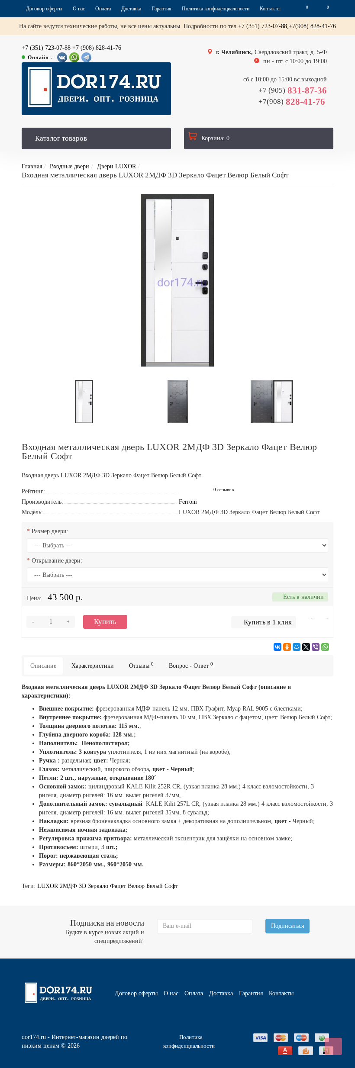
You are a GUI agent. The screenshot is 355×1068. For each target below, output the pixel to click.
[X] (306, 647)
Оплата (103, 9)
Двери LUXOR (116, 166)
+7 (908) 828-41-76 (96, 48)
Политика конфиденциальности (215, 9)
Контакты (270, 9)
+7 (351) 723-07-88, (263, 26)
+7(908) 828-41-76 (312, 26)
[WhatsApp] (325, 647)
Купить (105, 622)
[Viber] (316, 647)
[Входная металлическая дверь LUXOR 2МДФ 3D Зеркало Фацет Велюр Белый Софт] (177, 280)
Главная (32, 166)
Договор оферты (44, 9)
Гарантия (161, 9)
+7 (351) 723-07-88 (46, 48)
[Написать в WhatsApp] (74, 57)
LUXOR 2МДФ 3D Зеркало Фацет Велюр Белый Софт (107, 886)
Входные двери (69, 166)
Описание (43, 666)
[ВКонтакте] (277, 647)
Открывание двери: (57, 560)
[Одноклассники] (287, 647)
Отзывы (141, 665)
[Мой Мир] (296, 647)
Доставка (131, 9)
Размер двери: (50, 531)
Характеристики (92, 666)
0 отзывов (223, 489)
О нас (79, 9)
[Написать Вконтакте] (62, 57)
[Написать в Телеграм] (86, 57)
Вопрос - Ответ (191, 665)
